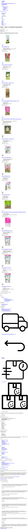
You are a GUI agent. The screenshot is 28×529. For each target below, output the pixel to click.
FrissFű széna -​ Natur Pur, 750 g (8, 82)
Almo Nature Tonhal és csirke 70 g (6, 310)
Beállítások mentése (3, 527)
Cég (2, 466)
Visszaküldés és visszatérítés (5, 441)
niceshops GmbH (6, 460)
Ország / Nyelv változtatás (9, 459)
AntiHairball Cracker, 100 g (7, 249)
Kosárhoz (3, 2)
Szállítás (3, 440)
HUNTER (3, 305)
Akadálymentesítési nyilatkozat (5, 463)
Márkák (3, 297)
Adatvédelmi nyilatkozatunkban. (16, 476)
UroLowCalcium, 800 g (6, 157)
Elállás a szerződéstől (2, 468)
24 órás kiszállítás (4, 4)
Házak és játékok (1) (7, 301)
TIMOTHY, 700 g (5, 46)
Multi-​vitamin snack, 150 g (7, 230)
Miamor (3, 308)
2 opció (2, 44)
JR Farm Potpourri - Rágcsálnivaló (6, 309)
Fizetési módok (5, 8)
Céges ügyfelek (3, 444)
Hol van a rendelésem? (5, 6)
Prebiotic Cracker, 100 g (6, 267)
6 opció (2, 62)
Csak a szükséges (10, 527)
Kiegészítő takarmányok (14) (8, 299)
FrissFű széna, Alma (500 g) (7, 64)
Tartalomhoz (3, 1)
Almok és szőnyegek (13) (8, 300)
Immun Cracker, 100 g (6, 286)
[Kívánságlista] (2, 17)
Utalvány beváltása (4, 449)
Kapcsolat (4, 9)
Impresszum (3, 461)
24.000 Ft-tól (9, 3)
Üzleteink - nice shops (4, 456)
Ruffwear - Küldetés (4, 304)
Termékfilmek (3, 453)
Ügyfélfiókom (3, 442)
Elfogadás (7, 527)
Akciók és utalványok (4, 443)
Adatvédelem (3, 462)
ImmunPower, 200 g (6, 194)
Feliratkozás (3, 13)
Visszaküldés (4, 7)
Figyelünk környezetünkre (5, 452)
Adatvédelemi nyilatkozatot (3, 479)
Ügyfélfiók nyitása (4, 16)
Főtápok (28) (6, 298)
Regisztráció (3, 447)
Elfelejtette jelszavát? (4, 448)
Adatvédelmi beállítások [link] (4, 464)
